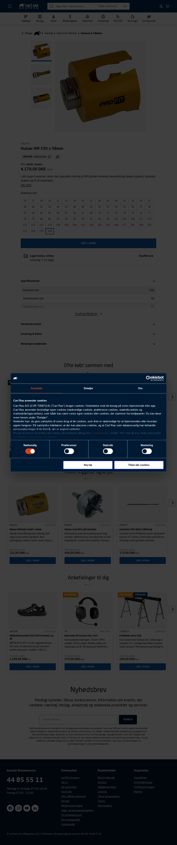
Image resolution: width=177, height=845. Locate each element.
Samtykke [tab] (37, 388)
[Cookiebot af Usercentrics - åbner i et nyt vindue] (148, 378)
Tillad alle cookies (139, 464)
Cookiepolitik (100, 433)
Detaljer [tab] (88, 388)
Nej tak (88, 464)
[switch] (69, 451)
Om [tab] (140, 388)
